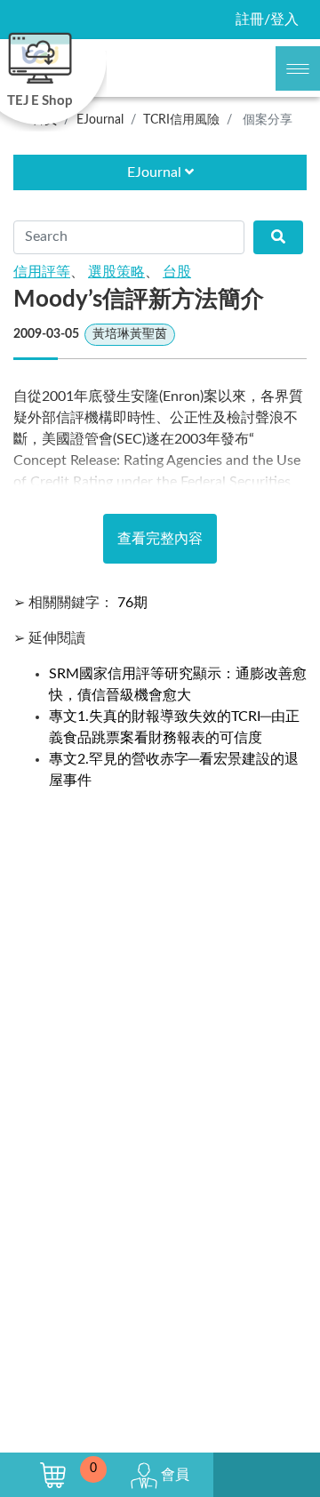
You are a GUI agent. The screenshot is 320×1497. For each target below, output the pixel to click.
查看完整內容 (160, 539)
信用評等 (41, 272)
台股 (177, 272)
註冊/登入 (267, 19)
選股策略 (116, 272)
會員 (173, 1475)
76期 (132, 603)
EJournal (156, 172)
